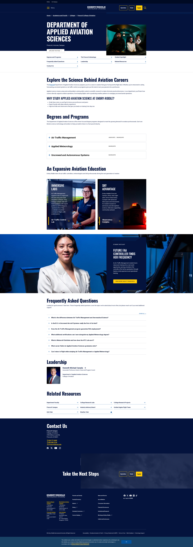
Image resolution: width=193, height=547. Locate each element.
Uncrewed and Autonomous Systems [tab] (83, 155)
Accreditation (101, 499)
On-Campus (54, 1)
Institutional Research (103, 511)
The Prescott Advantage (88, 57)
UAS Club (50, 412)
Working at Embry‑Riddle (104, 515)
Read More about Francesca (125, 281)
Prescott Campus (52, 407)
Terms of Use (122, 533)
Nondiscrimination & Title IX (96, 533)
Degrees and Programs (54, 57)
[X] (52, 448)
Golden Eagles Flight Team (122, 407)
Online (48, 1)
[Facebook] (48, 448)
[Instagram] (60, 448)
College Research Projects (122, 402)
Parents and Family (77, 495)
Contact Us (50, 66)
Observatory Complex (107, 221)
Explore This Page (54, 50)
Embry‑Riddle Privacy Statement (80, 544)
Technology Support (140, 533)
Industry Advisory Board (87, 407)
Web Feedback (130, 533)
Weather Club (84, 412)
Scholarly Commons (77, 511)
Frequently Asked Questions (55, 61)
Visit (131, 8)
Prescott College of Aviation (86, 15)
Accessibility (86, 533)
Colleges (72, 15)
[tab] (96, 317)
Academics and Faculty (60, 15)
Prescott (52, 85)
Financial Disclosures (103, 507)
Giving (74, 507)
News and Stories (102, 495)
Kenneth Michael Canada (73, 368)
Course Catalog (76, 515)
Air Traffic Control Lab (58, 221)
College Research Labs (87, 402)
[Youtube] (55, 448)
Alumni (74, 503)
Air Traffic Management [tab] (87, 137)
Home (49, 15)
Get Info (123, 8)
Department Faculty (53, 402)
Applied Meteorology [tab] (83, 146)
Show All (142, 313)
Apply (139, 474)
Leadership (84, 61)
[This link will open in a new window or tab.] (125, 495)
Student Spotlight (120, 57)
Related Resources (121, 61)
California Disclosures (103, 519)
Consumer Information (103, 503)
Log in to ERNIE (129, 498)
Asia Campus (62, 512)
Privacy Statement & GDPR (111, 533)
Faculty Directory (76, 499)
